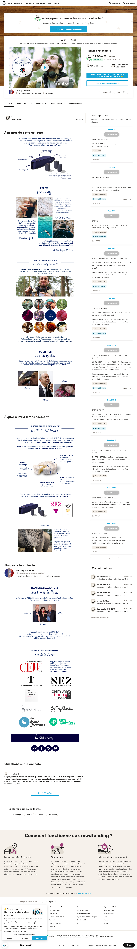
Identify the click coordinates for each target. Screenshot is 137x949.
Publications (42, 103)
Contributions (58, 103)
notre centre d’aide (84, 893)
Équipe (106, 917)
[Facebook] (59, 945)
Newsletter (107, 923)
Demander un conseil (56, 917)
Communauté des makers (60, 906)
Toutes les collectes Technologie (68, 29)
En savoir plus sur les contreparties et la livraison (107, 558)
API (78, 923)
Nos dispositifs (81, 920)
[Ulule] (36, 945)
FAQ (31, 103)
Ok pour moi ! (39, 938)
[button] (5, 945)
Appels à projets (82, 910)
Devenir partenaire (83, 913)
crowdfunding (9, 866)
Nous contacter (109, 913)
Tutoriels (52, 920)
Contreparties (21, 103)
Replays (52, 926)
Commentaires (75, 103)
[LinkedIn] (73, 945)
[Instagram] (68, 945)
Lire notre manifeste (106, 936)
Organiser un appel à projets (87, 917)
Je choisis (25, 938)
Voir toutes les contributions (99, 617)
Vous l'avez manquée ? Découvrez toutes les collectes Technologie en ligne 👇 (107, 76)
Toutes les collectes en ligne (107, 83)
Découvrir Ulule (109, 910)
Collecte (9, 103)
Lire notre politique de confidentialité (15, 931)
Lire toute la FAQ (45, 793)
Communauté (29, 3)
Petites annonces (55, 923)
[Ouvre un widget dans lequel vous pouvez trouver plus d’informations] (129, 945)
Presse (106, 920)
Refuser (9, 938)
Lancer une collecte (15, 3)
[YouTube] (77, 945)
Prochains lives (54, 910)
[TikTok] (64, 945)
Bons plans (53, 913)
